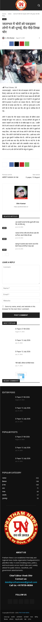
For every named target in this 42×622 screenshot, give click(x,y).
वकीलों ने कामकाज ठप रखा (10, 177)
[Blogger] (10, 601)
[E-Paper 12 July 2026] (8, 354)
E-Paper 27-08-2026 (22, 329)
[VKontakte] (32, 601)
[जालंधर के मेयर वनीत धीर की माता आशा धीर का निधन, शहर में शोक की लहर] (8, 236)
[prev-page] (3, 254)
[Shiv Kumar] (3, 38)
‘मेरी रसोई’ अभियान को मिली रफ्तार (24, 363)
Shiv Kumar (10, 38)
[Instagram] (26, 601)
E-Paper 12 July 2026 (22, 351)
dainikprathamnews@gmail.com (21, 582)
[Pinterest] (22, 43)
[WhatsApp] (27, 43)
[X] (16, 43)
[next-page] (7, 254)
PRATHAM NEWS (24, 613)
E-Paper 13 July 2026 (22, 340)
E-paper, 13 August (33, 177)
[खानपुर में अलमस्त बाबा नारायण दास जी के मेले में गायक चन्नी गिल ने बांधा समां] (8, 247)
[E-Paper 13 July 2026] (8, 343)
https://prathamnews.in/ (21, 206)
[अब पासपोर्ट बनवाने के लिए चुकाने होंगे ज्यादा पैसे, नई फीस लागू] (8, 225)
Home (4, 14)
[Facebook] (11, 43)
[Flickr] (21, 601)
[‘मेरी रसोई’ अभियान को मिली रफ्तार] (8, 366)
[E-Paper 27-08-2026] (8, 332)
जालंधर (9, 14)
